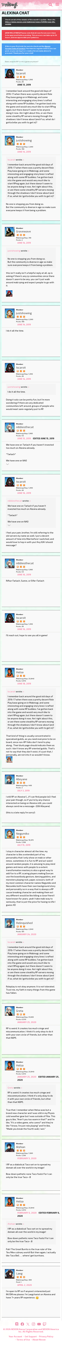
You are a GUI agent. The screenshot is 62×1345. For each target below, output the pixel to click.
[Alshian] (9, 1147)
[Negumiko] (9, 834)
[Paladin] (24, 782)
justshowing (14, 250)
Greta (10, 1087)
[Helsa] (9, 672)
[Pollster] (20, 144)
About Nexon (39, 1339)
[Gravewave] (9, 231)
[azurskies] (9, 293)
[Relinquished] (9, 923)
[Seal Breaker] (20, 235)
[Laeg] (9, 1274)
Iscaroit (11, 159)
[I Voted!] (20, 77)
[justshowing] (9, 140)
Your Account (15, 1336)
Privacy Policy (46, 1336)
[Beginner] (24, 235)
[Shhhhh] (17, 77)
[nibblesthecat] (9, 427)
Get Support (31, 1336)
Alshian (11, 1223)
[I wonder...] (24, 77)
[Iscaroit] (9, 73)
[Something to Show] (17, 1014)
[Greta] (9, 1011)
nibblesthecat (15, 500)
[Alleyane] (9, 779)
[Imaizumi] (9, 759)
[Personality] (17, 235)
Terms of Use (23, 1339)
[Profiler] (24, 1150)
